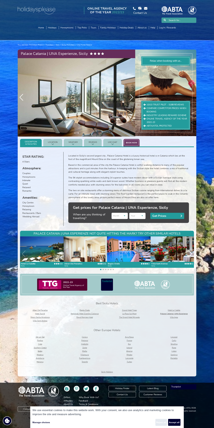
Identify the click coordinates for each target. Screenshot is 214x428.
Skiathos (174, 344)
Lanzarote (129, 358)
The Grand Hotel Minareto (129, 317)
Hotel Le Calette (174, 310)
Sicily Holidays (68, 45)
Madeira (40, 355)
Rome (174, 348)
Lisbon (174, 351)
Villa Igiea (174, 317)
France (129, 340)
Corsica (85, 337)
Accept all (174, 422)
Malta (84, 351)
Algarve (129, 351)
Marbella (173, 358)
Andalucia (40, 358)
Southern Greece (40, 348)
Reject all (161, 422)
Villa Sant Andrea (40, 321)
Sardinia (174, 355)
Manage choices (41, 422)
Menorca (40, 362)
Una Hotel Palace (84, 45)
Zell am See (40, 337)
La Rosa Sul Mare (129, 314)
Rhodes (129, 355)
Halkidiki (84, 344)
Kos (129, 344)
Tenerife (85, 362)
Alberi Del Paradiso (40, 310)
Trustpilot (107, 281)
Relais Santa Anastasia (40, 317)
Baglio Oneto (85, 310)
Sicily (40, 351)
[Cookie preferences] (7, 420)
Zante (84, 348)
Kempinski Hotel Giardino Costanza (85, 314)
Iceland (129, 348)
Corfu (174, 340)
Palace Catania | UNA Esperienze (174, 314)
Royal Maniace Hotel (84, 317)
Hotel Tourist (40, 314)
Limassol (174, 337)
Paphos (40, 340)
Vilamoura (85, 355)
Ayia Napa (129, 337)
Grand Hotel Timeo (129, 310)
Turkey (129, 362)
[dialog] (107, 417)
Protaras (84, 340)
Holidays (50, 45)
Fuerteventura (84, 358)
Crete (40, 344)
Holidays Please (36, 45)
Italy (58, 45)
